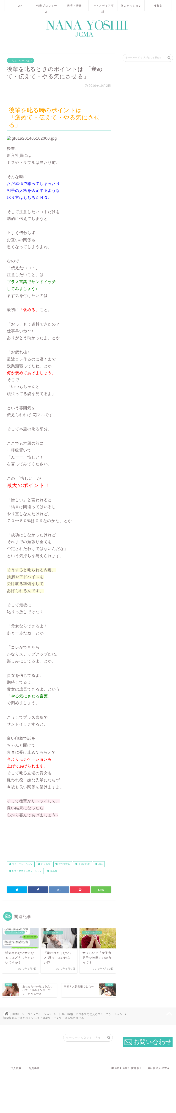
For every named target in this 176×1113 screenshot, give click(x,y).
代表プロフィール (46, 7)
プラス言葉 (64, 864)
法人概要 (16, 1068)
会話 (100, 864)
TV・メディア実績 (103, 7)
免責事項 (34, 1068)
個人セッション (131, 5)
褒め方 (53, 871)
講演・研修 (74, 5)
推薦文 (158, 5)
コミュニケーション (20, 60)
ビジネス (45, 864)
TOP (19, 5)
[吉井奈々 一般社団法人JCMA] (88, 37)
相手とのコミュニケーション (26, 871)
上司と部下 (84, 864)
